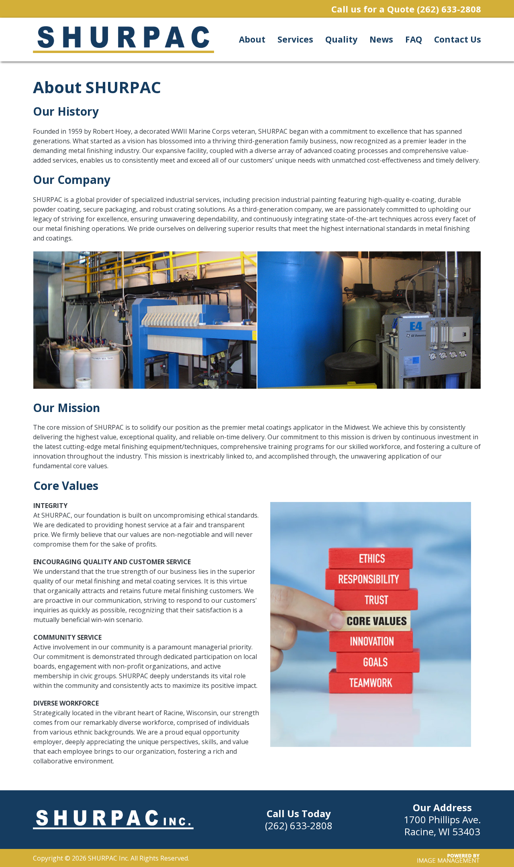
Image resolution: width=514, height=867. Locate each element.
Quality (341, 39)
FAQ (413, 39)
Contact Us (457, 39)
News (381, 39)
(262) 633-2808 (449, 9)
